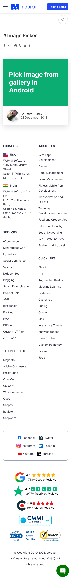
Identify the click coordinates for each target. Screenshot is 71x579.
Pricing (42, 306)
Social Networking (50, 232)
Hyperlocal (10, 254)
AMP (6, 299)
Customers (45, 299)
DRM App (9, 325)
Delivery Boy (11, 273)
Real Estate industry (51, 239)
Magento (9, 360)
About (42, 267)
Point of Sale (11, 292)
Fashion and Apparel (51, 245)
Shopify (8, 405)
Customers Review (50, 344)
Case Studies (46, 338)
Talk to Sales (57, 6)
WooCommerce (13, 392)
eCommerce (11, 241)
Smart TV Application (16, 286)
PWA (6, 318)
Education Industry (50, 226)
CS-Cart (8, 385)
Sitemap (43, 351)
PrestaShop (10, 372)
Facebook (29, 437)
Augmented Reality (50, 280)
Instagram (28, 445)
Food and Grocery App (53, 219)
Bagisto (8, 411)
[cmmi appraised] (35, 520)
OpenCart (9, 379)
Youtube (28, 453)
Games (42, 166)
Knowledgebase (48, 331)
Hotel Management (50, 172)
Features (44, 293)
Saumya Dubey (32, 114)
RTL (41, 273)
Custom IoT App (13, 331)
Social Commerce (14, 260)
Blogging (9, 280)
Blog (41, 318)
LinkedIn (49, 445)
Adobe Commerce (14, 366)
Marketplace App (14, 247)
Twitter (48, 437)
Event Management (51, 179)
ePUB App (9, 338)
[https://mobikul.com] (24, 7)
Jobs (41, 357)
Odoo (6, 398)
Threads (47, 453)
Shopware (9, 418)
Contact (43, 312)
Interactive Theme (50, 325)
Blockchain (10, 305)
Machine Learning (49, 286)
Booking (8, 312)
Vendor (7, 267)
